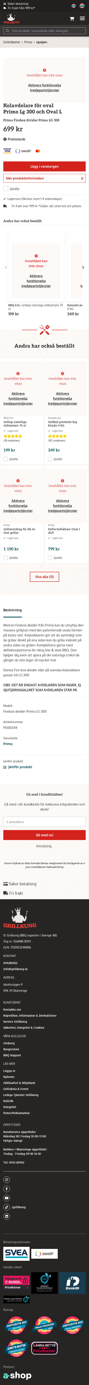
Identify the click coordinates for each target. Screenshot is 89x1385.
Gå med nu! (44, 835)
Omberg (9, 1043)
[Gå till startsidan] (11, 18)
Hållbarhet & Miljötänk (19, 1083)
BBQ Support (12, 1055)
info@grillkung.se (15, 969)
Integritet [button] (9, 1107)
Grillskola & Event (15, 1089)
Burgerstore (11, 1049)
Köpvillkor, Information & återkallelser (30, 1015)
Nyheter (8, 1077)
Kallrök (8, 1101)
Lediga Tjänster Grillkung (20, 1095)
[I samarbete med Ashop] (17, 1376)
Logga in (9, 1071)
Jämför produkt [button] (19, 767)
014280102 (10, 963)
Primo (28, 42)
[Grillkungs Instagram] (43, 1179)
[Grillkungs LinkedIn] (44, 1216)
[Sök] (7, 30)
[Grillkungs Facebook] (43, 1189)
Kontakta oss (12, 1009)
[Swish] (44, 1254)
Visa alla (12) (44, 577)
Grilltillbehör (11, 42)
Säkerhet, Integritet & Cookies (23, 1027)
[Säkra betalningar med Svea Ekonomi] (16, 1254)
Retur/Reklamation (16, 1113)
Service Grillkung (15, 1021)
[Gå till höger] (83, 267)
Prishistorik (16, 139)
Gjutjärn (41, 42)
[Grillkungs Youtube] (43, 1198)
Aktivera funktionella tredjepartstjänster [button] (36, 281)
